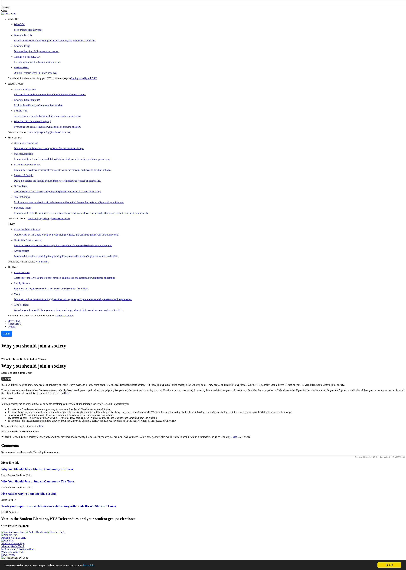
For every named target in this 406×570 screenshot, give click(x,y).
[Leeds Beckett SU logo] (8, 13)
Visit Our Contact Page (12, 543)
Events (11, 555)
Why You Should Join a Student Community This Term (37, 481)
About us (5, 546)
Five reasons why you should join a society (28, 493)
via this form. (42, 261)
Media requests (8, 549)
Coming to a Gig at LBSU (83, 78)
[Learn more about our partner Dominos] (56, 532)
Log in (6, 333)
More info (88, 565)
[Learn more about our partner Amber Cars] (36, 532)
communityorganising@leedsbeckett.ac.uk (49, 132)
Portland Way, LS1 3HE (13, 537)
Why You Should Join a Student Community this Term (37, 469)
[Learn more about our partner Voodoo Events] (13, 532)
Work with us (8, 552)
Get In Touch (17, 546)
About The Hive (64, 315)
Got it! (389, 565)
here (67, 393)
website (233, 437)
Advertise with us (25, 549)
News (4, 555)
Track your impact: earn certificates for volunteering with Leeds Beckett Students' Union (58, 506)
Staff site (19, 552)
